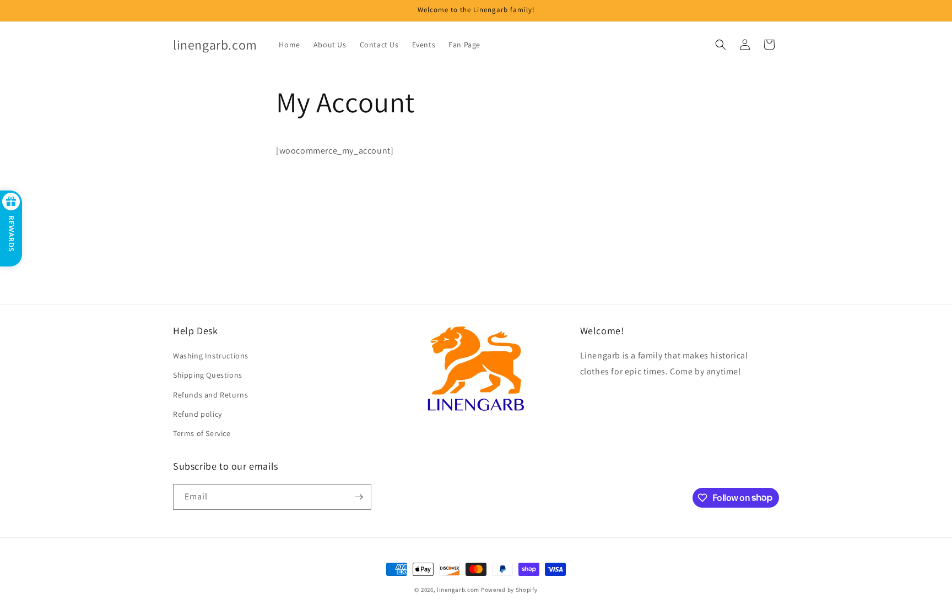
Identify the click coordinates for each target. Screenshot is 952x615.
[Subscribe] (359, 497)
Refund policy (197, 414)
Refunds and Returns (210, 395)
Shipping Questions (207, 375)
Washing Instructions (210, 356)
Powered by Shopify (509, 590)
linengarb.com (458, 590)
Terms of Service (202, 433)
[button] (720, 44)
